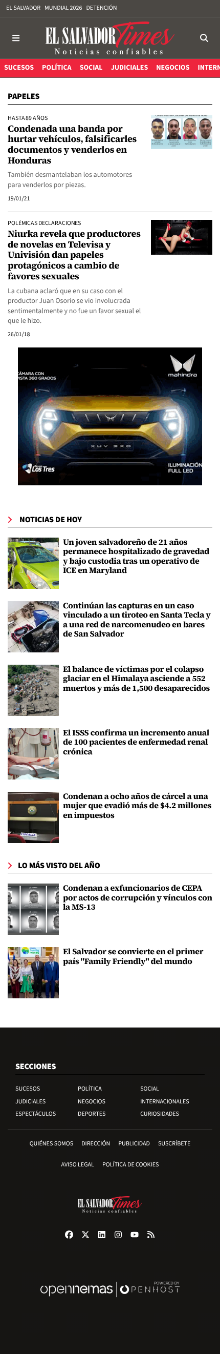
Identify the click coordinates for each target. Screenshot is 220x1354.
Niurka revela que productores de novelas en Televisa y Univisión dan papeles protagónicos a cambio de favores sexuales (74, 255)
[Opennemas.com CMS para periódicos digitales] (110, 1300)
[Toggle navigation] (16, 38)
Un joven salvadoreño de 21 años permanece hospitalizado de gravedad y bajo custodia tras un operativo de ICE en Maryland (136, 556)
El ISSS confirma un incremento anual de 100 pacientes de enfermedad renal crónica (136, 742)
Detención (101, 8)
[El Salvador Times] (110, 38)
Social (149, 1088)
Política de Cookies (130, 1164)
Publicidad (134, 1143)
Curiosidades (159, 1114)
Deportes (91, 1114)
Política (90, 1088)
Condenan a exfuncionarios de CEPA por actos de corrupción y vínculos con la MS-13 (137, 898)
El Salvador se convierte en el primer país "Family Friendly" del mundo (133, 956)
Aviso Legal (77, 1164)
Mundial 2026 (63, 8)
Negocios (91, 1101)
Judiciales (30, 1101)
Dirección (95, 1143)
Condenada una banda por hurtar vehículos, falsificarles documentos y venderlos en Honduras (72, 144)
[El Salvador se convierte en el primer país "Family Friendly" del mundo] (33, 972)
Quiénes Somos (52, 1143)
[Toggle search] (203, 38)
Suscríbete (174, 1143)
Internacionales (164, 1101)
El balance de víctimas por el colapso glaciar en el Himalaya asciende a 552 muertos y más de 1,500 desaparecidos (136, 679)
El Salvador (23, 8)
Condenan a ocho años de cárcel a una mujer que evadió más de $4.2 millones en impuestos (137, 806)
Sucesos (27, 1088)
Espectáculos (35, 1114)
